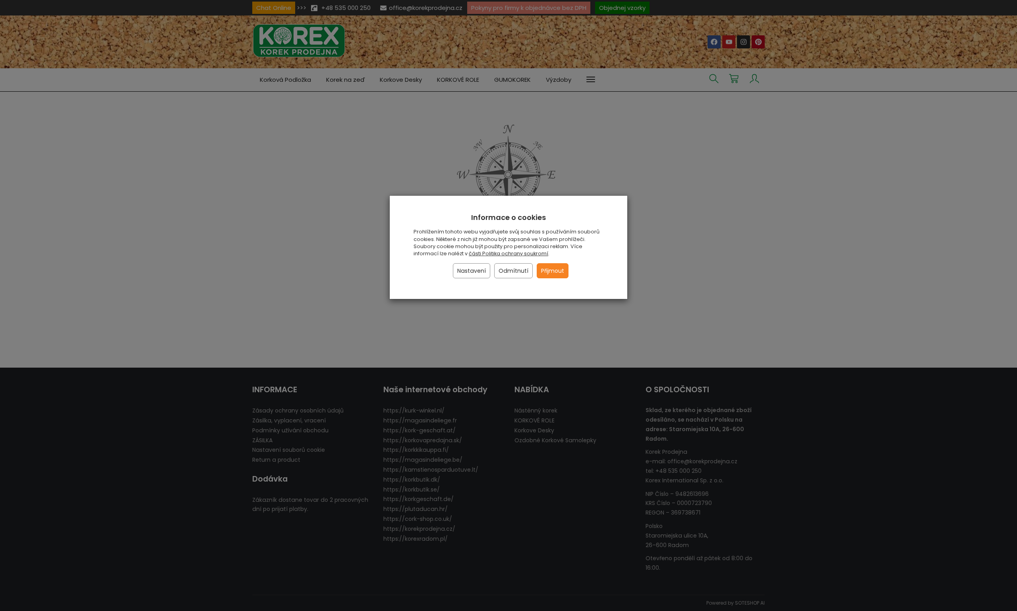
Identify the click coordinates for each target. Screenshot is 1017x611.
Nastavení (471, 271)
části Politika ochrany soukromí (508, 253)
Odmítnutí (513, 271)
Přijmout (552, 271)
